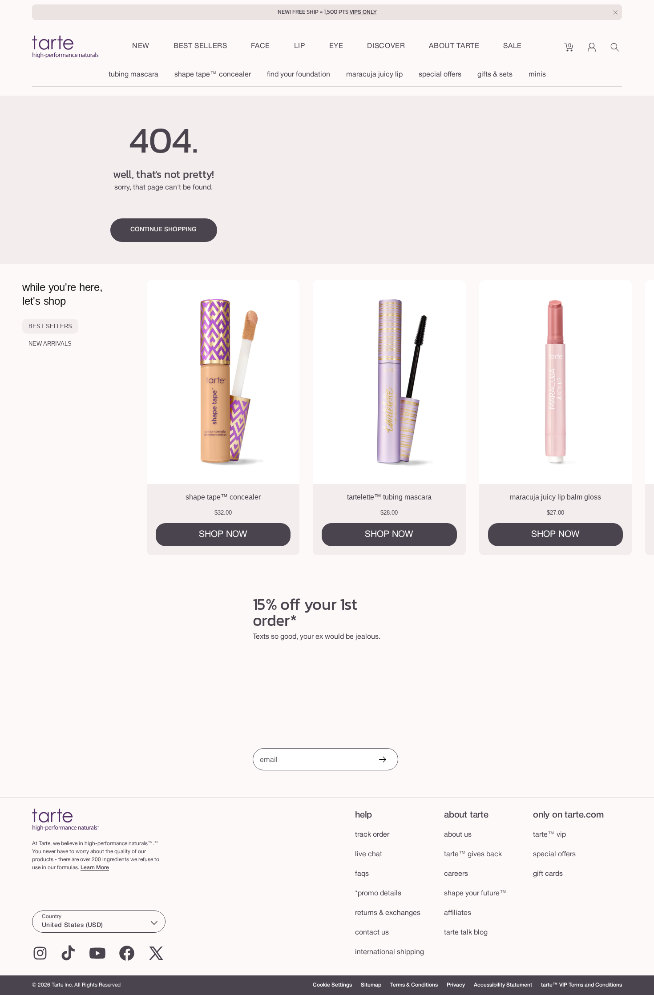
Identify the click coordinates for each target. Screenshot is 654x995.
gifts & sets (495, 75)
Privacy (456, 985)
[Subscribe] (382, 760)
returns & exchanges (387, 913)
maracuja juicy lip (374, 75)
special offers (440, 75)
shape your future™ (475, 893)
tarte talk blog (466, 933)
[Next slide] (618, 417)
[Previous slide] (183, 417)
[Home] (65, 819)
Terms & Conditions (414, 985)
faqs (362, 874)
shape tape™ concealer (212, 75)
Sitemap (371, 985)
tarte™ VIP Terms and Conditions (581, 985)
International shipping (389, 952)
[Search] (616, 50)
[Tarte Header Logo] (66, 47)
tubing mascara (133, 75)
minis (537, 75)
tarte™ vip (549, 835)
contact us (372, 933)
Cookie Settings (332, 985)
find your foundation (298, 75)
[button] (260, 47)
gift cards (548, 874)
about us (458, 835)
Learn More (95, 867)
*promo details (378, 893)
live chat (368, 854)
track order (372, 835)
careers (456, 874)
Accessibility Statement (503, 985)
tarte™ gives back (473, 854)
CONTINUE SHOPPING (163, 230)
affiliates (457, 913)
